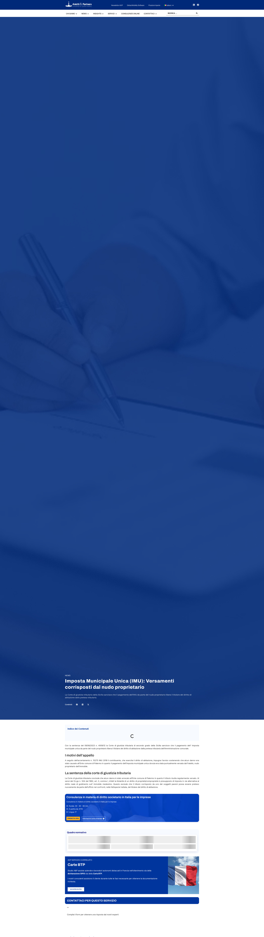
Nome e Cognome (76, 924)
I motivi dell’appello (77, 736)
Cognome (136, 932)
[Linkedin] (194, 5)
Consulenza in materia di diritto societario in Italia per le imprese (108, 801)
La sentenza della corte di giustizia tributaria (87, 740)
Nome (69, 932)
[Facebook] (198, 5)
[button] (169, 5)
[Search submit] (196, 13)
